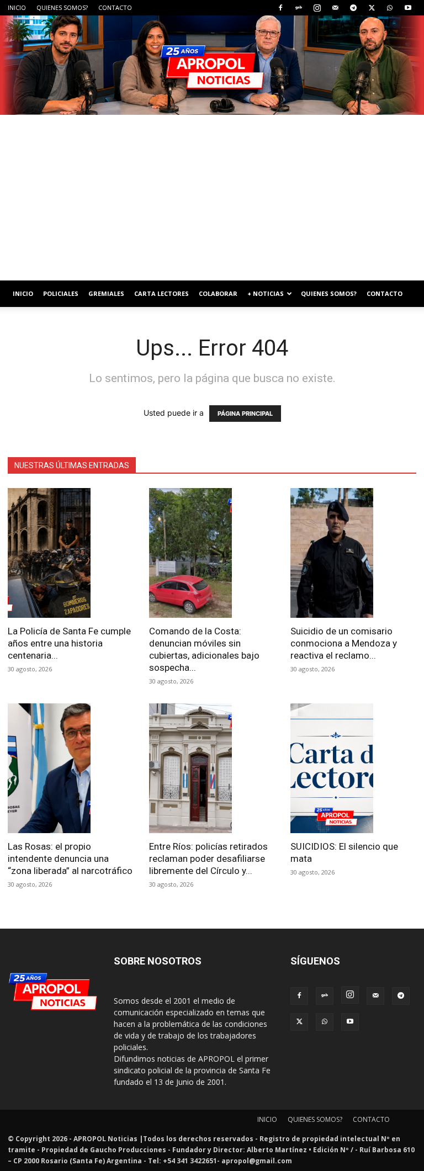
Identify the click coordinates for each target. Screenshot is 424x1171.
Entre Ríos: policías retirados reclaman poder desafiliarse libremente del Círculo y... (208, 858)
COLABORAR (218, 293)
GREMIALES (106, 293)
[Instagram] (317, 7)
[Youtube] (408, 7)
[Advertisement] (212, 197)
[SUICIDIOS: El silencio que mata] (353, 768)
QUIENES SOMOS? (62, 7)
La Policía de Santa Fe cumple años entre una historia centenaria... (69, 643)
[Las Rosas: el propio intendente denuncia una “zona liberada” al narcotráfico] (71, 768)
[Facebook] (280, 7)
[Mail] (335, 7)
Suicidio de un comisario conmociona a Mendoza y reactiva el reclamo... (343, 643)
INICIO (17, 7)
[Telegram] (353, 7)
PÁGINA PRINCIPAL (245, 413)
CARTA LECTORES (161, 293)
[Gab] (298, 7)
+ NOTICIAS (265, 293)
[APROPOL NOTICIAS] (212, 65)
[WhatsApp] (389, 7)
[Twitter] (371, 7)
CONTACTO (115, 7)
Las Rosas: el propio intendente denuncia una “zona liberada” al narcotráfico (70, 858)
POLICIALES (60, 293)
